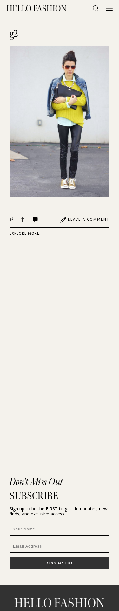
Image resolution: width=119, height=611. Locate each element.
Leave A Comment (88, 219)
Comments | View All (42, 220)
